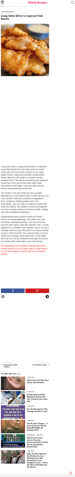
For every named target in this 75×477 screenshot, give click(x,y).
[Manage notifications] (70, 473)
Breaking (31, 435)
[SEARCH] (72, 2)
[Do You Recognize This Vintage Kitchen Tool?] (13, 412)
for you (31, 377)
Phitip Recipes (37, 2)
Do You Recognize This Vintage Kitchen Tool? (37, 410)
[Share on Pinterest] (37, 290)
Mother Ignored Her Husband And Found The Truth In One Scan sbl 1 (37, 397)
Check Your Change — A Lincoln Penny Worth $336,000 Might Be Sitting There (37, 426)
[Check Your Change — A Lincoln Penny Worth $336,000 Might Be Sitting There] (13, 426)
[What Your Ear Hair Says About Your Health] (13, 383)
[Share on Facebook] (13, 290)
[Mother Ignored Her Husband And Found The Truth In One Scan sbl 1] (13, 397)
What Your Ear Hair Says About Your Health (38, 381)
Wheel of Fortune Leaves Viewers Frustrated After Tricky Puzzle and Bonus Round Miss (37, 442)
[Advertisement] (25, 106)
